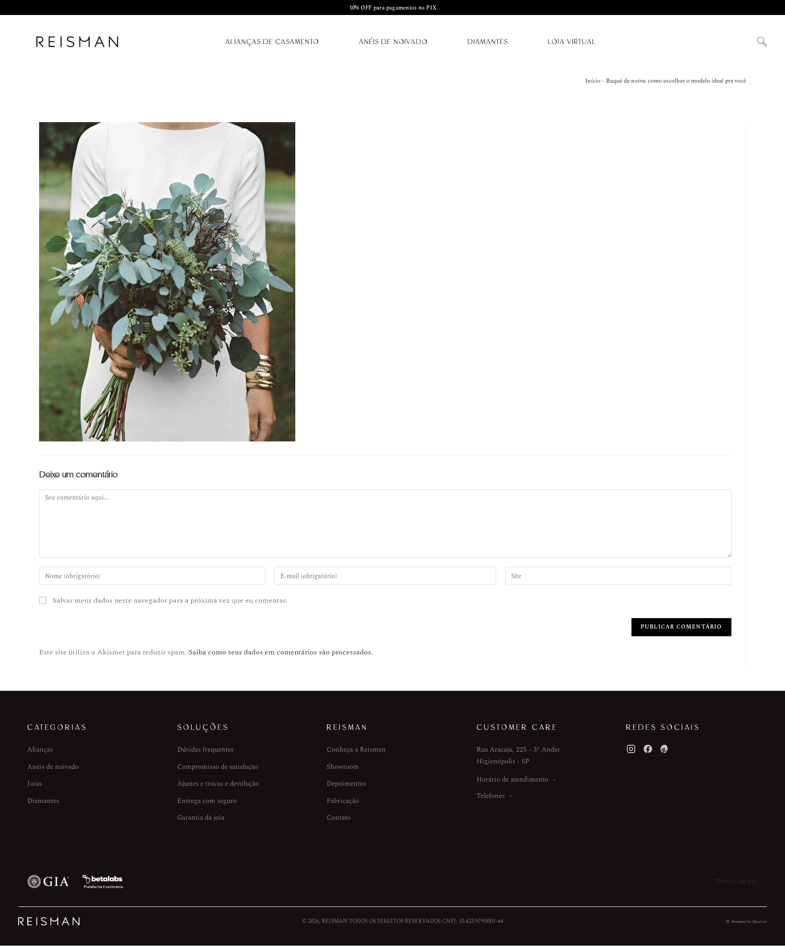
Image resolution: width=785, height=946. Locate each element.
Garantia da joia (200, 817)
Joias (34, 783)
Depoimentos (346, 783)
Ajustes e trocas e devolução (218, 783)
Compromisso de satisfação (217, 767)
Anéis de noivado (53, 767)
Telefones (491, 796)
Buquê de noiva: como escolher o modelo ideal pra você (676, 80)
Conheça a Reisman (356, 749)
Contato (339, 817)
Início (593, 80)
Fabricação (343, 801)
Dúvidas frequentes (205, 749)
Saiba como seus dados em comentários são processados (280, 652)
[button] (762, 42)
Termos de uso (736, 881)
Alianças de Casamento (272, 41)
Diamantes (487, 41)
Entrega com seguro (207, 801)
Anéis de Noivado (393, 41)
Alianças (40, 749)
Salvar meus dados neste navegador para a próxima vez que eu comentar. (170, 600)
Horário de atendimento (512, 779)
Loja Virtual (572, 41)
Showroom (343, 767)
